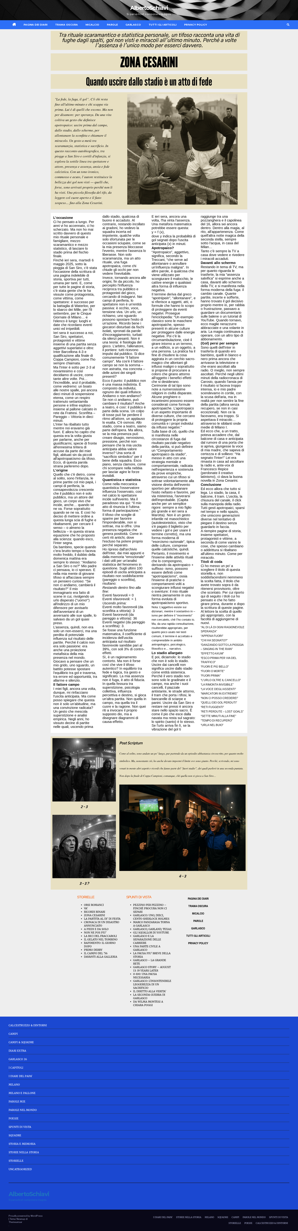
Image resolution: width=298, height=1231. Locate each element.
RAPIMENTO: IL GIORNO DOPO (100, 944)
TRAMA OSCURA (66, 24)
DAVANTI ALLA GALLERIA (100, 956)
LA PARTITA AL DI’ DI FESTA (102, 918)
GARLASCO (133, 24)
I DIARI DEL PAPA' (20, 1076)
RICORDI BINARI (94, 911)
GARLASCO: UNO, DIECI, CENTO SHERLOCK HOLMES (151, 917)
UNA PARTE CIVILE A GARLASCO (146, 948)
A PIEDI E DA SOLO (96, 929)
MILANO (14, 1084)
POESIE (13, 1118)
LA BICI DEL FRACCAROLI (100, 936)
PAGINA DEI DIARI (36, 24)
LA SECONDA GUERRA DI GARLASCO (149, 996)
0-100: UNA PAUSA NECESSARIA (145, 975)
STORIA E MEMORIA (22, 1143)
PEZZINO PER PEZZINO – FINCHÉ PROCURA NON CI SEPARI (150, 908)
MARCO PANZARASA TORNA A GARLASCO (151, 924)
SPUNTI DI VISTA (20, 1127)
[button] (288, 24)
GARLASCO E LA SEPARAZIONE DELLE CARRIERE (147, 939)
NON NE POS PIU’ (95, 932)
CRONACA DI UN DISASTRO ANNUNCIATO (101, 924)
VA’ (86, 908)
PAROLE (112, 24)
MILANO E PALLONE (22, 1093)
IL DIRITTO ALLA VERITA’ (149, 991)
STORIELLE (16, 1160)
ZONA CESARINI (94, 915)
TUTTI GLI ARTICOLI (163, 24)
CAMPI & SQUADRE (21, 1042)
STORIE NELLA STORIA (24, 1152)
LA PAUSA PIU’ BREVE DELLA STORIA (152, 955)
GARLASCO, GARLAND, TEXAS (152, 929)
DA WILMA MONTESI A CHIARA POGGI (148, 1003)
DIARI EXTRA (17, 1050)
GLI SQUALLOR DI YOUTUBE (151, 932)
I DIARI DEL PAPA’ (163, 1217)
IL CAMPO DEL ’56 (95, 953)
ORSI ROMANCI (94, 905)
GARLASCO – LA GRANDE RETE (149, 962)
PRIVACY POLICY (195, 24)
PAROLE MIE (17, 1101)
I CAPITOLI (16, 1067)
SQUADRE (15, 1135)
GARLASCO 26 (18, 1059)
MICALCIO (92, 24)
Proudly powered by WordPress (26, 1215)
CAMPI (13, 1033)
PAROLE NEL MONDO (23, 1110)
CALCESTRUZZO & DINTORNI (28, 1025)
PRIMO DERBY (93, 949)
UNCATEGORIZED (20, 1169)
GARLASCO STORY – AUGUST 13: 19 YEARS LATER (152, 968)
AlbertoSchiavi (149, 7)
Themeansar (15, 1222)
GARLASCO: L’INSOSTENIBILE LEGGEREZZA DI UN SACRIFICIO (152, 984)
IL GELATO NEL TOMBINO (100, 939)
